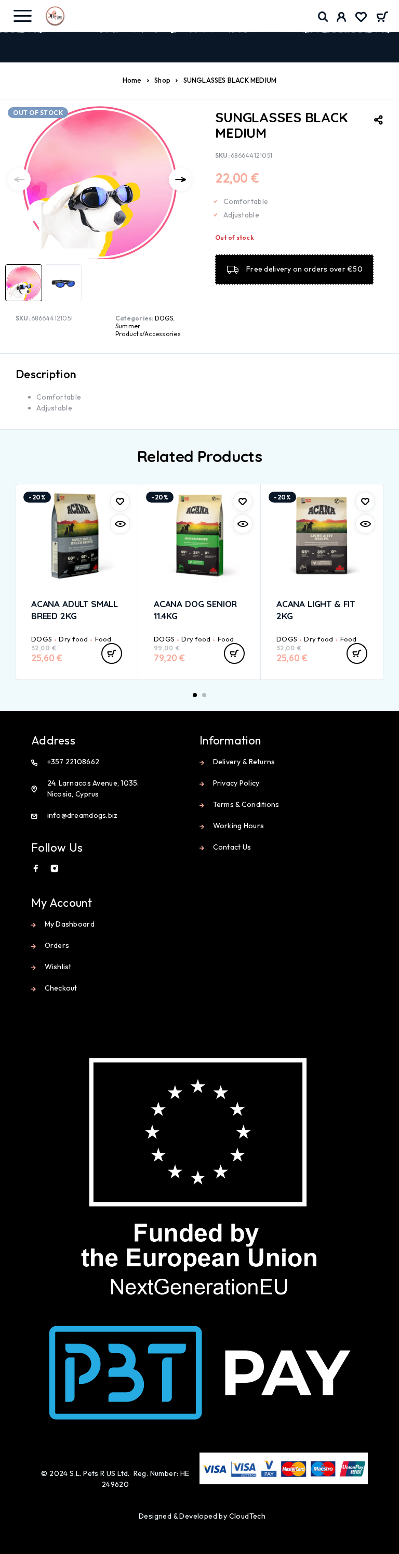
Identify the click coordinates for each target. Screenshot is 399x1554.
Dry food (73, 639)
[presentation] (19, 179)
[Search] (323, 16)
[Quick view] (120, 524)
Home (132, 80)
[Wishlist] (361, 18)
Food (103, 639)
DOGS (164, 318)
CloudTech (247, 1516)
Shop (162, 80)
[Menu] (22, 15)
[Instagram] (54, 868)
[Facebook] (35, 868)
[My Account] (342, 18)
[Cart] (382, 17)
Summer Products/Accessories (148, 330)
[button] (111, 653)
